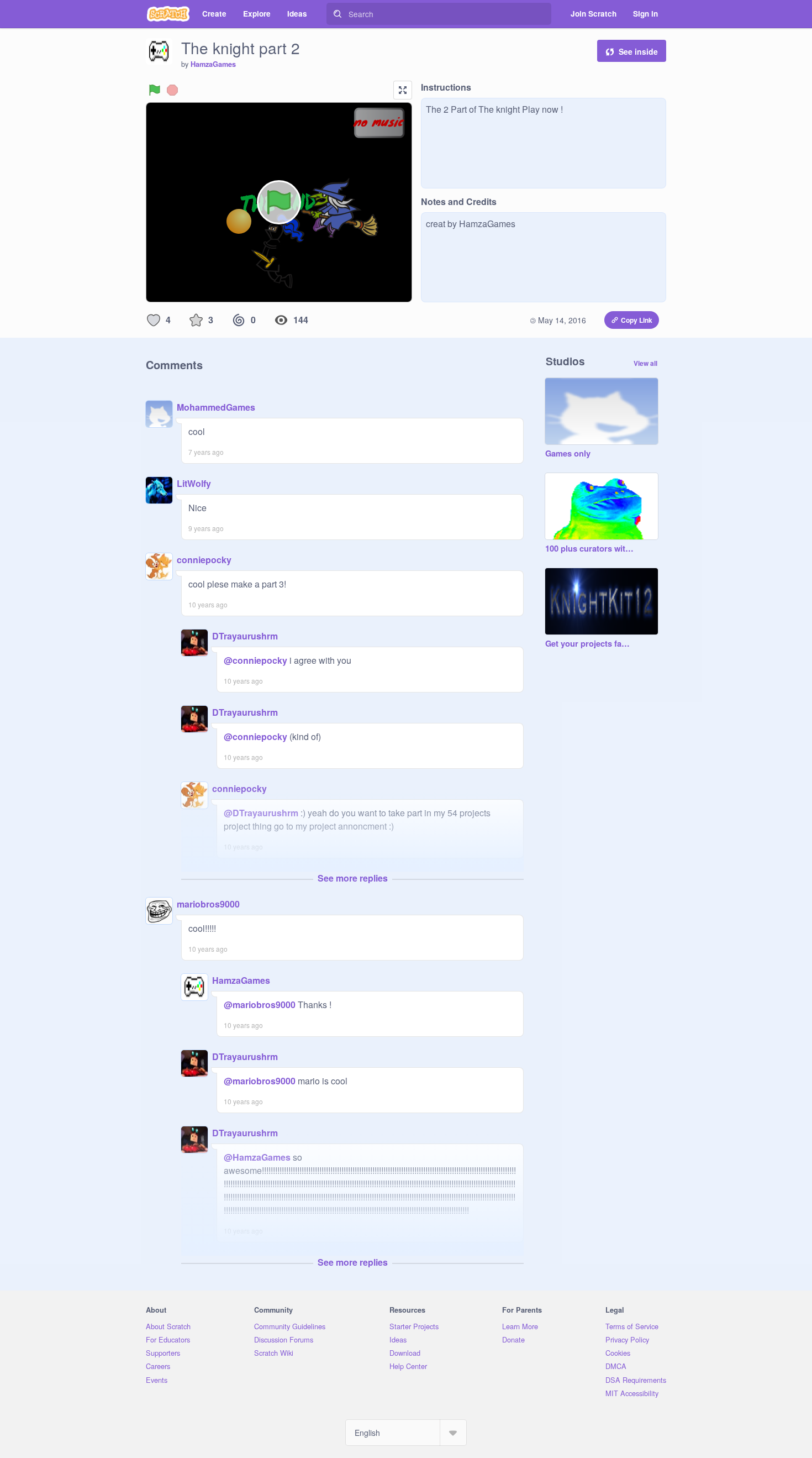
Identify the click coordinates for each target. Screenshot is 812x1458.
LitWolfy (194, 483)
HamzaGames (213, 64)
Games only (567, 454)
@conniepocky (255, 660)
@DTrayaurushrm (261, 812)
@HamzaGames (257, 1157)
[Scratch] (168, 14)
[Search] (337, 14)
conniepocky (204, 559)
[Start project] (155, 90)
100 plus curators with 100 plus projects (590, 549)
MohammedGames (216, 407)
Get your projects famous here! (590, 644)
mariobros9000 (208, 904)
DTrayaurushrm (245, 636)
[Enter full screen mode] (402, 90)
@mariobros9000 (260, 1004)
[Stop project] (172, 90)
